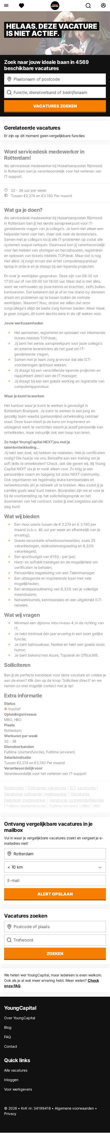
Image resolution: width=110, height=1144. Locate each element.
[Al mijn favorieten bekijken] (21, 5)
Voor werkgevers (18, 1089)
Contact (10, 1046)
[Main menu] (6, 5)
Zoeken (55, 953)
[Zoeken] (90, 5)
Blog (8, 1027)
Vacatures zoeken (55, 106)
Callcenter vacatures (46, 787)
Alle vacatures (15, 1070)
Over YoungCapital (19, 1018)
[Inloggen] (103, 5)
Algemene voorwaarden (74, 1108)
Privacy (10, 1113)
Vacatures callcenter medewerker (35, 793)
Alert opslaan (55, 894)
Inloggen (11, 1080)
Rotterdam (14, 787)
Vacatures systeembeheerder (76, 800)
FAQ (7, 1037)
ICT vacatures (83, 787)
